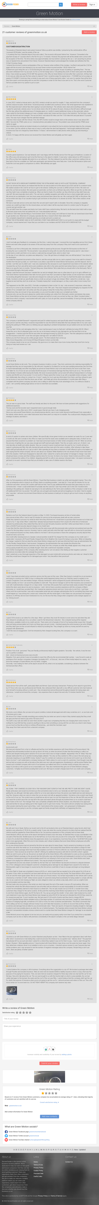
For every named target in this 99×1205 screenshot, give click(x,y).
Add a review (89, 32)
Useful (11, 86)
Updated (82, 1150)
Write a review (79, 4)
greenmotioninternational (37, 1132)
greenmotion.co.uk (15, 1106)
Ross (9, 612)
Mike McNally (12, 97)
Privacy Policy (38, 1168)
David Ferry (11, 358)
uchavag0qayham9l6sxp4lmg (40, 1140)
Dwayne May (12, 315)
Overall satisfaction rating (49, 1102)
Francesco (11, 398)
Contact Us (69, 1162)
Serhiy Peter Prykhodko (15, 645)
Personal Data (38, 1173)
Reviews (6, 26)
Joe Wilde (11, 783)
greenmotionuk (34, 1136)
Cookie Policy (38, 1171)
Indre (9, 236)
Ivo (9, 571)
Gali (9, 706)
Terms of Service (56, 1196)
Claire (10, 149)
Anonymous (12, 178)
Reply (91, 86)
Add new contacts (49, 1116)
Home (36, 1162)
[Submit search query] (61, 5)
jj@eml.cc (11, 41)
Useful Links (38, 1176)
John (9, 822)
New (76, 1150)
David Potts (11, 931)
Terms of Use (38, 1165)
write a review (76, 19)
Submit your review (49, 1063)
